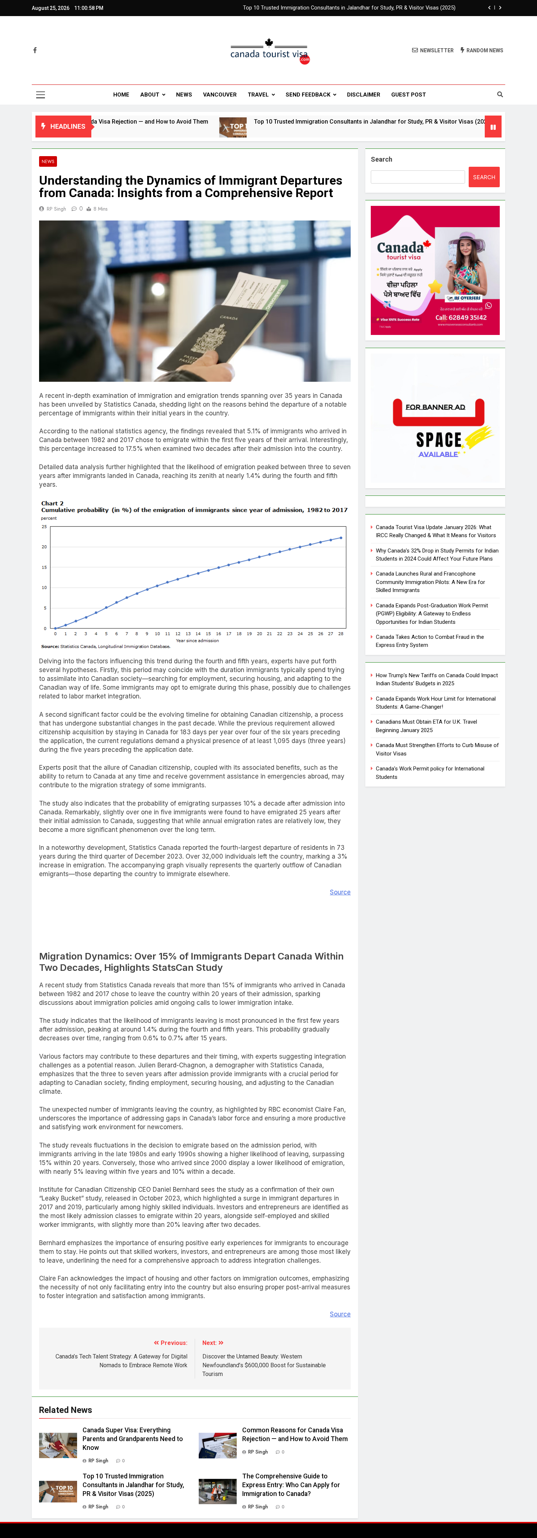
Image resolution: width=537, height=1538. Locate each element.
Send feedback (308, 94)
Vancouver (220, 94)
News (184, 94)
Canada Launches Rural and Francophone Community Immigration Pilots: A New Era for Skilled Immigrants (430, 581)
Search (381, 159)
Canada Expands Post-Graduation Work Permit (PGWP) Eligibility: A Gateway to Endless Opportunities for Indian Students (432, 613)
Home (121, 94)
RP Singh (56, 208)
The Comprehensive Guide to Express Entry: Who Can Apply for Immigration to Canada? (291, 1485)
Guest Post (408, 94)
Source (340, 892)
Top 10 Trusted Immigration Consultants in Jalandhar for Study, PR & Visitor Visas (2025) (349, 8)
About (149, 94)
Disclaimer (363, 94)
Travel (258, 94)
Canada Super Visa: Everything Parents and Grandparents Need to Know (133, 1438)
